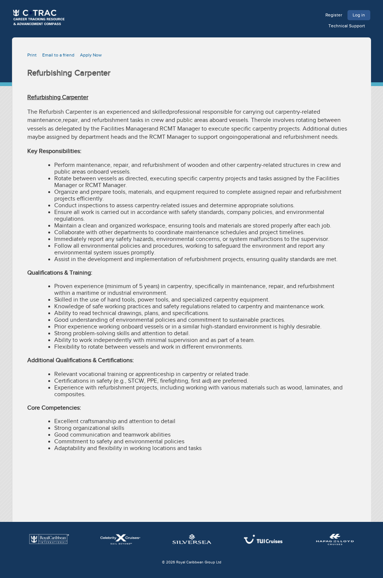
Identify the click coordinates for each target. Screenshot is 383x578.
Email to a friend (58, 55)
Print (32, 55)
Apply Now (91, 55)
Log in (359, 15)
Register (333, 15)
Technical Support (346, 25)
